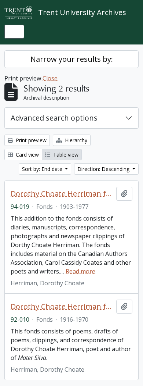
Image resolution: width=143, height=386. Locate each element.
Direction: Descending (104, 168)
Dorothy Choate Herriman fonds (62, 306)
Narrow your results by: (71, 59)
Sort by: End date (43, 168)
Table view (65, 154)
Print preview (30, 140)
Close (50, 78)
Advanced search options (54, 118)
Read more (80, 271)
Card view (26, 154)
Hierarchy (75, 140)
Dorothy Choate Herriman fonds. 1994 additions (62, 193)
